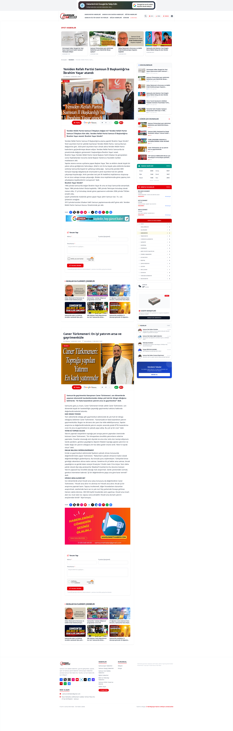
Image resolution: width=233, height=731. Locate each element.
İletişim (120, 666)
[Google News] (110, 212)
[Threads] (78, 212)
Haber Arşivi (102, 686)
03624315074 (141, 215)
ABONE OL (154, 374)
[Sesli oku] (102, 122)
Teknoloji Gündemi (148, 343)
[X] (74, 212)
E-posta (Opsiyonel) (104, 236)
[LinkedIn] (96, 212)
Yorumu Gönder (76, 265)
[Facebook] (70, 212)
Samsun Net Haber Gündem (150, 329)
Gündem (126, 17)
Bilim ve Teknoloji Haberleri (104, 679)
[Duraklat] (106, 122)
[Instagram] (81, 212)
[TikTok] (92, 212)
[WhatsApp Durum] (107, 212)
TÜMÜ (168, 325)
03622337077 (141, 196)
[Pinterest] (103, 212)
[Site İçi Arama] (145, 16)
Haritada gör (168, 196)
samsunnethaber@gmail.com (71, 694)
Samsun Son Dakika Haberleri (113, 14)
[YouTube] (85, 212)
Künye (120, 668)
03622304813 (141, 205)
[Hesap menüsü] (172, 16)
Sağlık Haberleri (116, 17)
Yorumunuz (71, 243)
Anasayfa (64, 60)
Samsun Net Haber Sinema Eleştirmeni (153, 355)
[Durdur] (109, 122)
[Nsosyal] (99, 212)
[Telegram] (88, 212)
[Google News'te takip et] (90, 123)
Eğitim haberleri (131, 14)
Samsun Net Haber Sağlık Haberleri (152, 336)
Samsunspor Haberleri (93, 14)
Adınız (69, 236)
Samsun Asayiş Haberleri (106, 668)
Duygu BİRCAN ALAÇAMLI (150, 349)
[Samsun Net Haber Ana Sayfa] (68, 16)
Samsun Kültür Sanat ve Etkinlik (96, 17)
